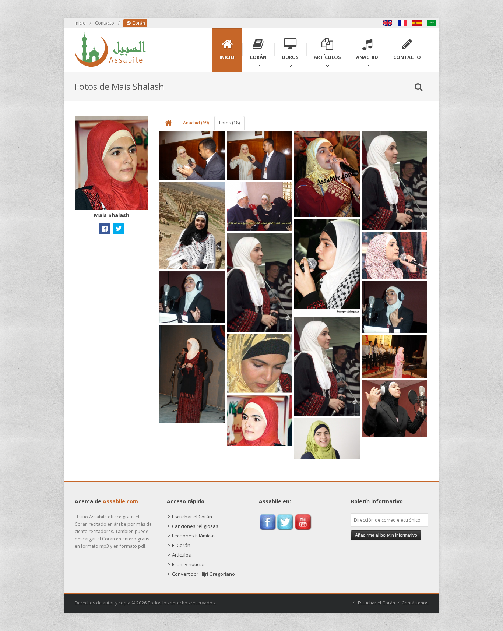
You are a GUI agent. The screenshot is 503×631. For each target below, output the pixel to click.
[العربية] (432, 23)
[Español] (417, 23)
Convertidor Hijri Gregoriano (203, 574)
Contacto (104, 23)
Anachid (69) (196, 123)
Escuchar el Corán (192, 516)
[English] (387, 23)
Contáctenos (415, 603)
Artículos (181, 554)
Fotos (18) (229, 123)
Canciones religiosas (195, 526)
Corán (138, 23)
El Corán (181, 545)
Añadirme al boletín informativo (386, 535)
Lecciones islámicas (194, 535)
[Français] (402, 23)
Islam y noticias (189, 564)
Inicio (80, 23)
